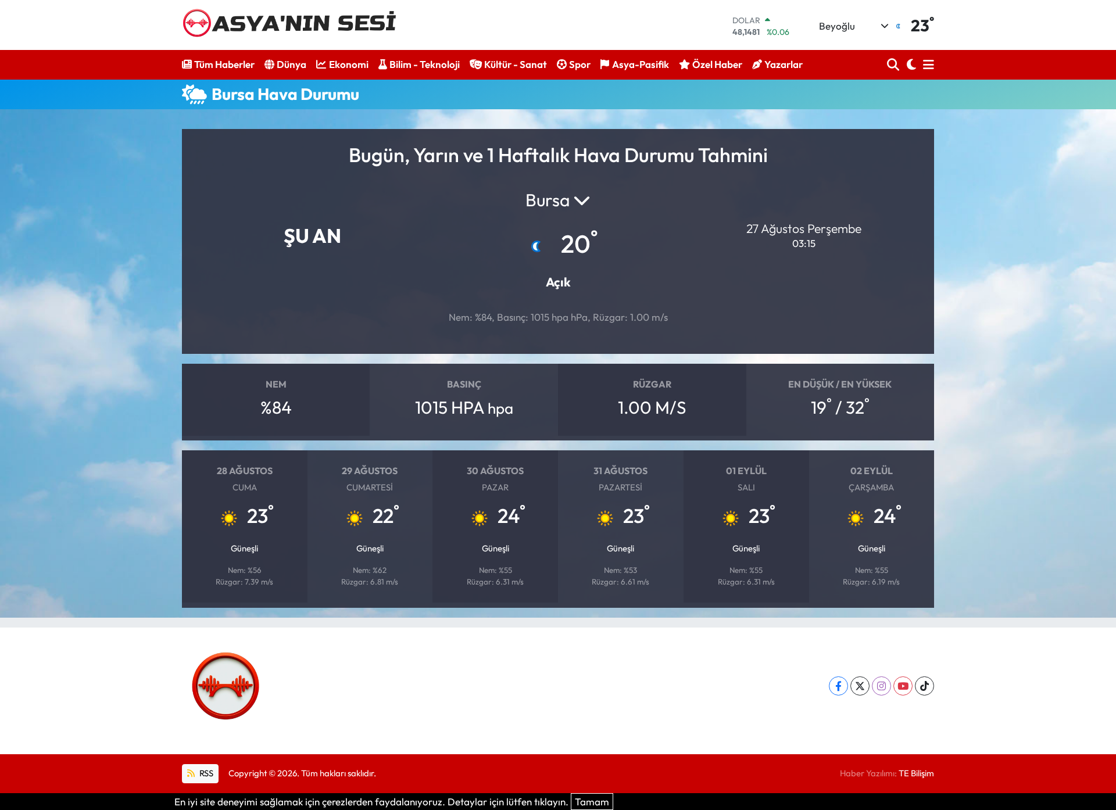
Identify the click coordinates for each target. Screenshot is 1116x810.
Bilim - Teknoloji (424, 64)
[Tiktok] (924, 686)
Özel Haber (717, 64)
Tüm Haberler (224, 64)
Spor (580, 64)
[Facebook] (838, 686)
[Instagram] (881, 686)
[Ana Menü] (926, 64)
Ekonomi (349, 64)
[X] (860, 686)
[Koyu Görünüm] (910, 64)
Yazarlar (783, 64)
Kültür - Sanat (515, 64)
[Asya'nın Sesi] (294, 24)
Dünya (291, 64)
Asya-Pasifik (640, 64)
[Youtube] (903, 686)
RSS (205, 773)
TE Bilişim (916, 773)
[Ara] (894, 64)
